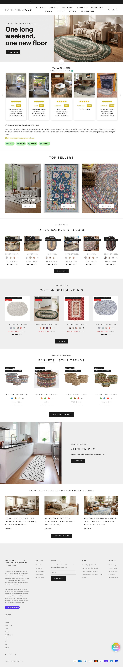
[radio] (7, 258)
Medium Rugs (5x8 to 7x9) (90, 568)
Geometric (97, 8)
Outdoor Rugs (113, 571)
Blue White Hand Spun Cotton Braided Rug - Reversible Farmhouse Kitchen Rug (106, 324)
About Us (38, 565)
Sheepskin (67, 8)
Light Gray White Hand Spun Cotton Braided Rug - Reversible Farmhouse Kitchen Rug (17, 324)
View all (61, 341)
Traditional (87, 11)
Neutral (7, 632)
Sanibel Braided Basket (76, 394)
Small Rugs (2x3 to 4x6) (89, 565)
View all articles (61, 536)
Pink (6, 638)
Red (6, 641)
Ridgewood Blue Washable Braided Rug (12, 254)
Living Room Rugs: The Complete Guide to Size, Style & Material (21, 521)
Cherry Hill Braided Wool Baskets (17, 395)
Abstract (82, 8)
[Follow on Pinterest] (16, 654)
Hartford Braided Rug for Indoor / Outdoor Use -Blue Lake (51, 254)
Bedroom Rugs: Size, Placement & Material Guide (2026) (59, 521)
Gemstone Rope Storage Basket (47, 395)
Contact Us (38, 568)
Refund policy (39, 571)
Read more (8, 529)
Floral (73, 11)
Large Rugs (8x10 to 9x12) (90, 571)
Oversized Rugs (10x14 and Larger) (92, 574)
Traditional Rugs (113, 578)
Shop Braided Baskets (61, 414)
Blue (6, 619)
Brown (7, 622)
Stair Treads (72, 360)
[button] (3, 95)
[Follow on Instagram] (11, 654)
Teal (6, 644)
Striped (61, 11)
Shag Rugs (112, 574)
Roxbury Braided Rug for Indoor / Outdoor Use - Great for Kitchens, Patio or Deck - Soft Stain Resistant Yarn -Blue (91, 254)
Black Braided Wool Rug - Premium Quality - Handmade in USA (110, 254)
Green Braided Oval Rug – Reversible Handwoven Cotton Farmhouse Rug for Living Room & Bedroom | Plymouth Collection (46, 324)
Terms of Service (40, 574)
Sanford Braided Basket (106, 394)
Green (6, 629)
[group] (61, 38)
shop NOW (61, 271)
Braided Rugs (113, 565)
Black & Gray (8, 625)
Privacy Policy (39, 578)
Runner (84, 578)
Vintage (49, 11)
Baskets (46, 360)
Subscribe (58, 578)
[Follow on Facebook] (6, 654)
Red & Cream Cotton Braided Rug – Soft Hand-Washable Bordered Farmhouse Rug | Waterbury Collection (76, 324)
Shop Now (28, 206)
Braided (53, 8)
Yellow (7, 648)
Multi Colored (9, 635)
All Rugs (41, 8)
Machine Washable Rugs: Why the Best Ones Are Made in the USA (100, 521)
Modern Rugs (113, 568)
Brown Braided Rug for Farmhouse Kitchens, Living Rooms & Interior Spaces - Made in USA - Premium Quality (71, 254)
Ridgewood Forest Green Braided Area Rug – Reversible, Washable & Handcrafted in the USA (32, 254)
